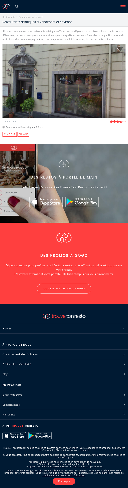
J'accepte (64, 481)
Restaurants (8, 16)
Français (7, 328)
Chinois (23, 134)
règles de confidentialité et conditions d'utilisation (83, 474)
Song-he (9, 122)
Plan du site (8, 414)
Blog (5, 374)
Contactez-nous (11, 404)
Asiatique (9, 134)
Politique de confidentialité (16, 364)
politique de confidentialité (64, 454)
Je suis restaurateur (12, 394)
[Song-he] (64, 81)
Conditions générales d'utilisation (20, 354)
